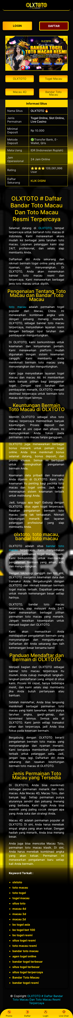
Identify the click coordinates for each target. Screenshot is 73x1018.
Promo (9, 1015)
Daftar (27, 1015)
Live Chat (64, 1015)
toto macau (17, 307)
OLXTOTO (45, 228)
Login (45, 1015)
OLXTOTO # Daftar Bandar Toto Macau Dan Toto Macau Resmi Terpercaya (38, 999)
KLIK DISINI (38, 181)
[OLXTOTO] (36, 8)
